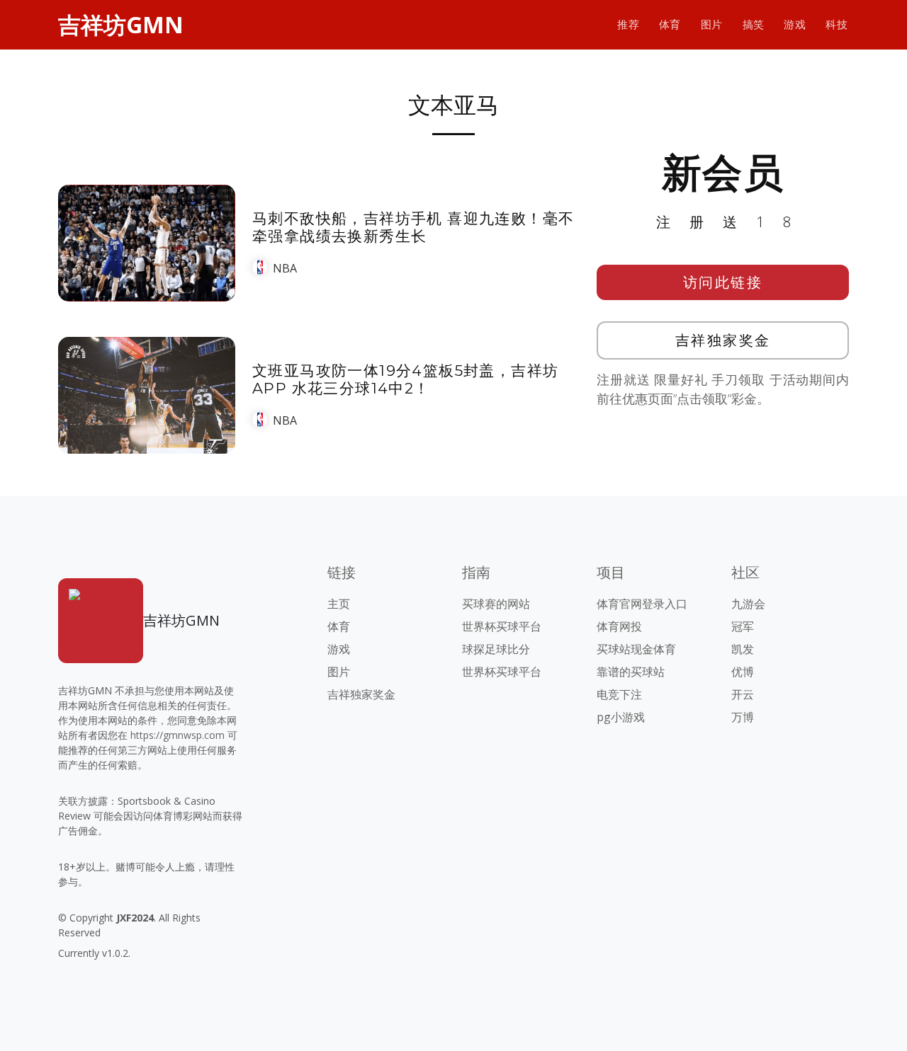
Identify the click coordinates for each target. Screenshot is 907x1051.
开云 (742, 694)
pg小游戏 (621, 717)
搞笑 (754, 24)
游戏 (795, 24)
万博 (742, 717)
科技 (836, 24)
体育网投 (619, 626)
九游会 (748, 603)
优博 (742, 671)
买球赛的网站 (496, 603)
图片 (712, 24)
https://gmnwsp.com (177, 735)
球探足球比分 (496, 649)
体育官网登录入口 (642, 603)
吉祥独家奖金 (723, 340)
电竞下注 (619, 694)
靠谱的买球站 (631, 671)
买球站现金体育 (636, 649)
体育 (670, 24)
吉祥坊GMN (121, 24)
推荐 (628, 24)
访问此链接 (723, 282)
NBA (285, 268)
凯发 (742, 649)
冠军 (742, 626)
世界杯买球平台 (501, 626)
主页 (338, 603)
